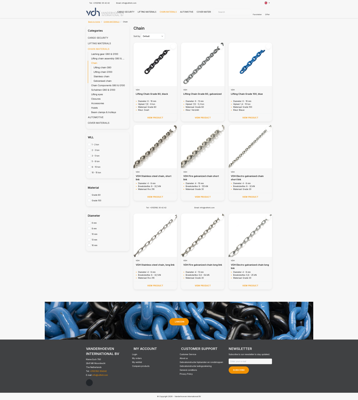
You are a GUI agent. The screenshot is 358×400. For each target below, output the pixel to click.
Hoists (94, 107)
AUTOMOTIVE (186, 12)
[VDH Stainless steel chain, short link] (155, 146)
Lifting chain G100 (103, 72)
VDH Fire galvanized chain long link (202, 264)
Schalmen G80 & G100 (103, 89)
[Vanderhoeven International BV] (104, 11)
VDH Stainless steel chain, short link (153, 178)
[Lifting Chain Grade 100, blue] (250, 64)
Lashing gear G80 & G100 (104, 54)
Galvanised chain (102, 80)
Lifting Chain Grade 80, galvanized (202, 94)
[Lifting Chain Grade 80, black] (155, 64)
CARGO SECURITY (125, 12)
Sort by (137, 36)
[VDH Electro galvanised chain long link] (250, 235)
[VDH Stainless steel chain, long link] (155, 235)
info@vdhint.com (100, 375)
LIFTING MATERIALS (147, 12)
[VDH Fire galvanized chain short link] (202, 146)
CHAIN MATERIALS (168, 12)
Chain (94, 63)
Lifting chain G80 (102, 67)
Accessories (97, 103)
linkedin (179, 322)
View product (155, 117)
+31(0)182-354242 (98, 371)
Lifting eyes (97, 94)
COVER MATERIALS (206, 12)
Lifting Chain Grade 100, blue (247, 94)
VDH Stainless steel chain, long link (155, 264)
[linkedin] (89, 382)
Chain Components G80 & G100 (108, 85)
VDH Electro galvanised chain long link (250, 266)
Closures (96, 98)
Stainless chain (101, 76)
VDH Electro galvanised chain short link (247, 178)
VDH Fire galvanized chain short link (201, 178)
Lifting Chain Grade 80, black (152, 94)
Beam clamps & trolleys (103, 112)
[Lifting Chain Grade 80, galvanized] (202, 64)
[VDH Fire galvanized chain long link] (202, 235)
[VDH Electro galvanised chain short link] (250, 146)
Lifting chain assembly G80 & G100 (109, 58)
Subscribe (239, 370)
